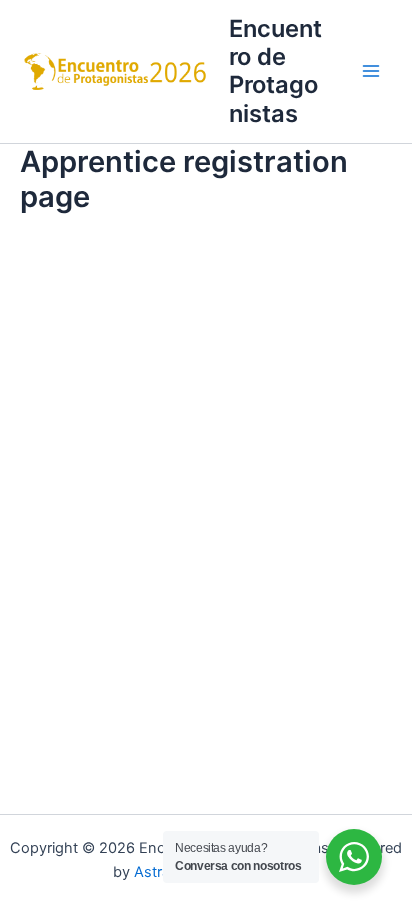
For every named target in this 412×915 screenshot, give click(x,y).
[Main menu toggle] (371, 72)
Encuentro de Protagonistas (275, 71)
